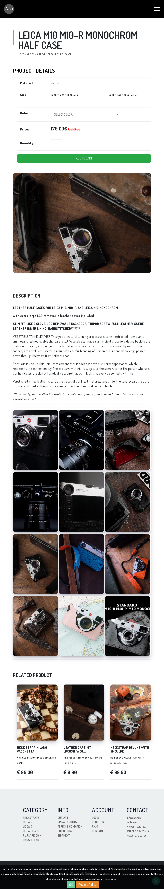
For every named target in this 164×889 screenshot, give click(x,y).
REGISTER (98, 822)
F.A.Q (95, 826)
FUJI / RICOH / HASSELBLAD (32, 838)
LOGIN (95, 817)
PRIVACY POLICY (67, 822)
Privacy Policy (87, 885)
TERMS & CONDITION (70, 826)
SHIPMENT (64, 835)
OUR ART (63, 817)
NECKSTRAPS (31, 817)
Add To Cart (84, 158)
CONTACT (97, 831)
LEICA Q (27, 826)
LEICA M (28, 822)
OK (71, 885)
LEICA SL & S (31, 831)
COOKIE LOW (65, 831)
